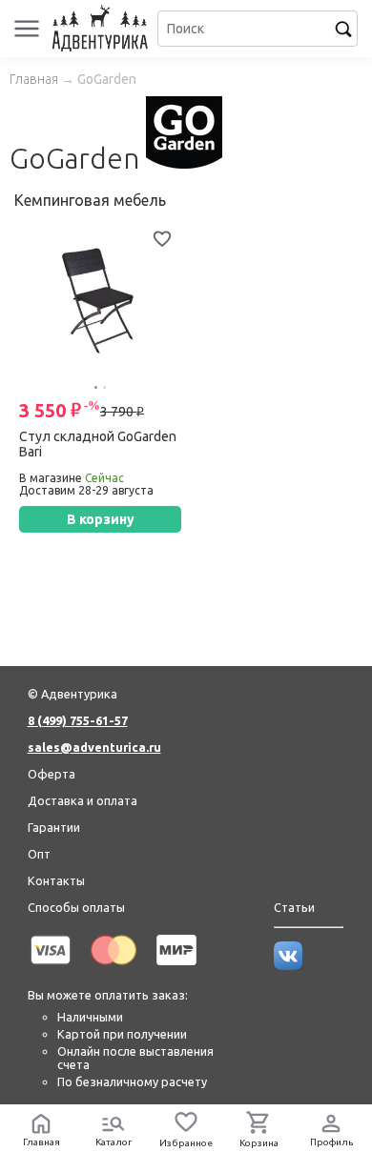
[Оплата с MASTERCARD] (113, 968)
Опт (39, 853)
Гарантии (54, 827)
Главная (34, 79)
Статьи (294, 907)
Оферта (51, 773)
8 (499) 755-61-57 (78, 720)
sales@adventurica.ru (94, 747)
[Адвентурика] (102, 28)
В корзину (100, 519)
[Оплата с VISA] (50, 968)
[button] (96, 387)
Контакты (56, 880)
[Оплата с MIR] (176, 968)
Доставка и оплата (82, 800)
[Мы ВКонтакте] (288, 965)
